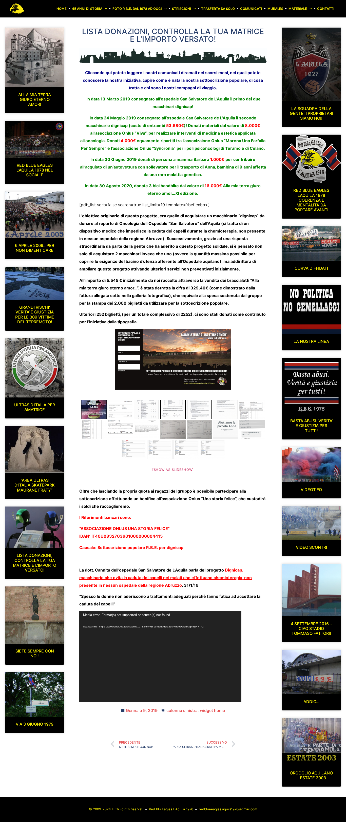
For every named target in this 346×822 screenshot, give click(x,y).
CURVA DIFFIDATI (311, 268)
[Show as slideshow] (173, 470)
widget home (212, 710)
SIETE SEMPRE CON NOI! (34, 653)
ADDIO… (311, 701)
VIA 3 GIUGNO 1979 (34, 724)
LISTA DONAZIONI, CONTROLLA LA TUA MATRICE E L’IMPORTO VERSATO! (34, 563)
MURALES (275, 9)
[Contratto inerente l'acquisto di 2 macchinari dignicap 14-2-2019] (146, 409)
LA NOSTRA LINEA (311, 341)
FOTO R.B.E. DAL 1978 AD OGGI (137, 9)
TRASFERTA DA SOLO (218, 9)
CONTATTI (325, 9)
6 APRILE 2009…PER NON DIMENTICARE (34, 248)
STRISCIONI (181, 9)
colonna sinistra (182, 710)
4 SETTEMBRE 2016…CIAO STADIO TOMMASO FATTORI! (311, 628)
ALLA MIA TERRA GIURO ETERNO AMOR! (34, 99)
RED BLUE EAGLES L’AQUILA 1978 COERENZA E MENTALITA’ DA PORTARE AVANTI (311, 200)
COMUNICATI (251, 9)
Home (61, 9)
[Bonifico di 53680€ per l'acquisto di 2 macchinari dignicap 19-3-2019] (252, 409)
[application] (160, 656)
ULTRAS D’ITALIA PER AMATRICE (34, 407)
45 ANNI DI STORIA (87, 9)
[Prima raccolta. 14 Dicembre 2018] (94, 409)
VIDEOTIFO (311, 489)
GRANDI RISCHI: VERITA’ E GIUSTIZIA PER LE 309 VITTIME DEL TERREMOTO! (34, 314)
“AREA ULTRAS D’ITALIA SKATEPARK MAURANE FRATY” (34, 485)
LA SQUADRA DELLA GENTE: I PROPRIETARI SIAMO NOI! (311, 113)
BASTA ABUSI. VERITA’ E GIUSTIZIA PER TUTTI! (311, 425)
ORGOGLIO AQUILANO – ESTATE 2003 (311, 775)
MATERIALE (298, 9)
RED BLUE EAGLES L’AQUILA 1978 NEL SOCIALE (34, 170)
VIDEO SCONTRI (311, 547)
